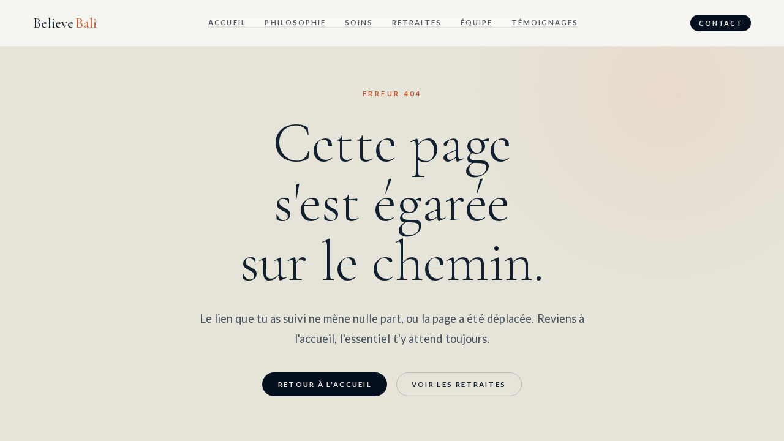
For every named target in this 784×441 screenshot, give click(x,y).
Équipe (476, 22)
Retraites (417, 22)
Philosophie (295, 22)
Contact (720, 23)
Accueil (227, 22)
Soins (359, 22)
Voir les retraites (459, 384)
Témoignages (545, 22)
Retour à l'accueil (325, 384)
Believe (65, 23)
